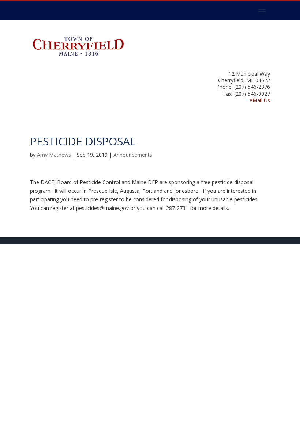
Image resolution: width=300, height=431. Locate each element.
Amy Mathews (54, 154)
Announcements (132, 154)
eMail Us (260, 100)
